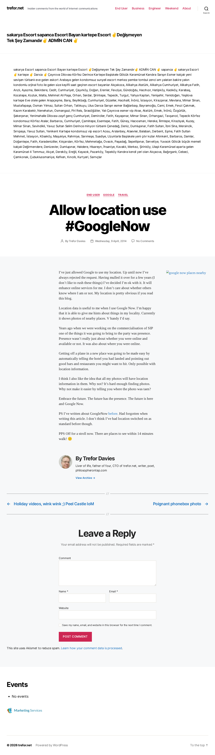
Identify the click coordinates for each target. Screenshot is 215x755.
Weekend (171, 8)
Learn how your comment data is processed (91, 648)
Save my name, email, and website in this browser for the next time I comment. (107, 625)
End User (121, 8)
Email (113, 591)
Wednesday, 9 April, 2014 (111, 241)
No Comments (145, 241)
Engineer (155, 8)
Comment (65, 558)
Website (64, 608)
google (108, 194)
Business (138, 8)
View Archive (85, 478)
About (186, 8)
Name (63, 591)
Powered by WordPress (52, 745)
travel (123, 194)
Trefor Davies (77, 241)
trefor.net (15, 8)
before (112, 413)
